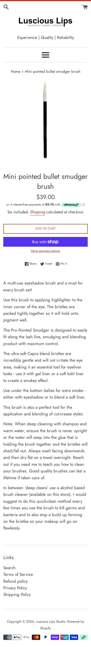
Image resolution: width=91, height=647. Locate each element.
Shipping (37, 212)
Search (9, 568)
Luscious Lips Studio (50, 621)
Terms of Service (18, 574)
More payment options (45, 251)
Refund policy (15, 581)
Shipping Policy (17, 594)
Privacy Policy (15, 588)
